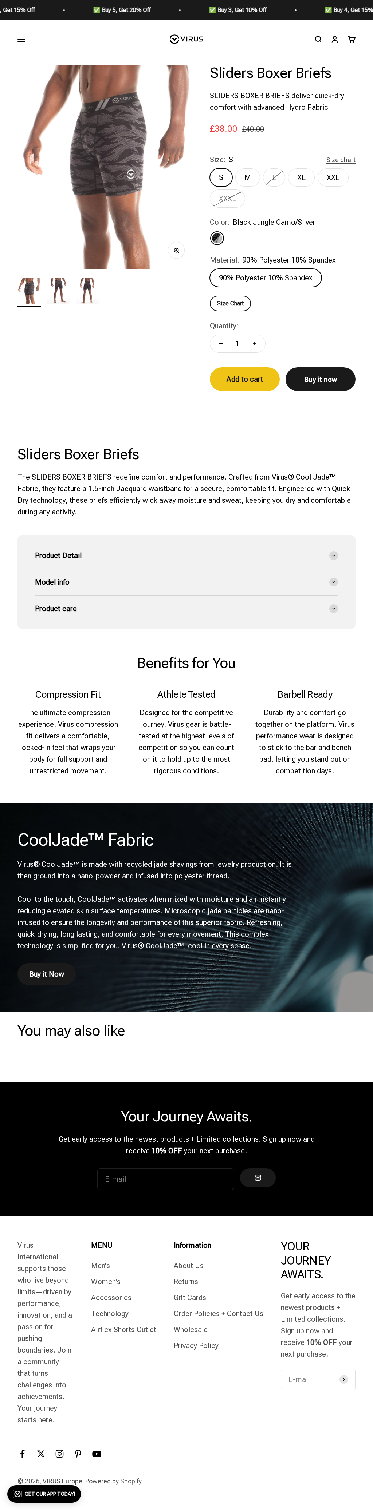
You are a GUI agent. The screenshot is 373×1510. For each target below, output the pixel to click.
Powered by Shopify (113, 1481)
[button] (44, 1494)
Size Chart (230, 303)
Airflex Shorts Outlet (123, 1329)
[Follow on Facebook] (22, 1454)
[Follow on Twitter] (41, 1454)
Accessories (111, 1297)
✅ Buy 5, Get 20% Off (95, 10)
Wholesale (191, 1329)
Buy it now (320, 379)
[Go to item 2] (58, 292)
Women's (106, 1281)
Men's (100, 1265)
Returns (186, 1281)
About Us (189, 1265)
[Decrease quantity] (220, 343)
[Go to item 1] (29, 292)
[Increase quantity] (254, 343)
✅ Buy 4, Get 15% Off (327, 10)
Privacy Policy (196, 1345)
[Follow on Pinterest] (78, 1454)
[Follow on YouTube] (97, 1454)
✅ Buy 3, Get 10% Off (211, 10)
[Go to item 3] (87, 292)
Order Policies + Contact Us (218, 1313)
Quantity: (224, 325)
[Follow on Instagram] (59, 1454)
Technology (110, 1313)
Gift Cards (190, 1297)
